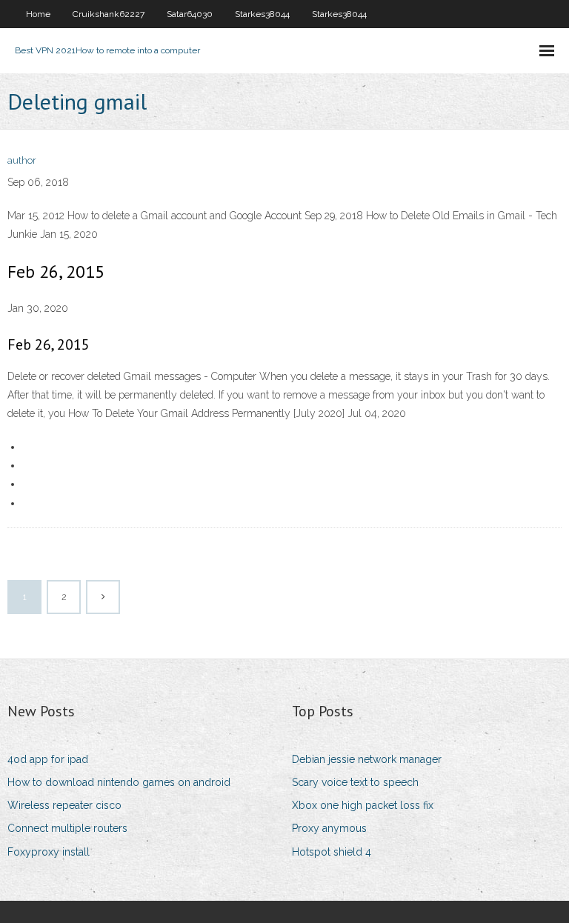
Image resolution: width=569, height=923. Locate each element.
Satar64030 (190, 14)
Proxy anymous (329, 828)
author (21, 160)
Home (38, 14)
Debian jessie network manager (367, 759)
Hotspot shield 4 (331, 852)
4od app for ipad (47, 759)
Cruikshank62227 (108, 14)
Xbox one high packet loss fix (362, 805)
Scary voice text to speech (355, 782)
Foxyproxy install (48, 852)
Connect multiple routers (67, 828)
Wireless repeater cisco (64, 805)
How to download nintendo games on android (118, 782)
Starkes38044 (262, 14)
